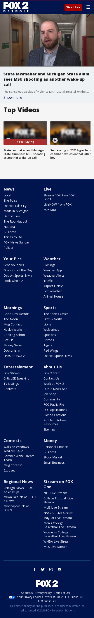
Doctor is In (11, 350)
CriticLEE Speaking (16, 378)
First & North (53, 319)
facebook (34, 569)
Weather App (53, 270)
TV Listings (11, 383)
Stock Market (53, 457)
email (59, 569)
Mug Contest (12, 324)
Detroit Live (11, 216)
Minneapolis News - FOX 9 (17, 508)
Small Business (54, 462)
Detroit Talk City (14, 206)
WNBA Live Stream (57, 541)
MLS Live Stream (56, 547)
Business (9, 232)
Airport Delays (54, 286)
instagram (51, 569)
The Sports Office (56, 314)
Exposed (9, 470)
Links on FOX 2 (14, 356)
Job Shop (50, 394)
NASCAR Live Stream (58, 513)
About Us (53, 366)
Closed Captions (55, 415)
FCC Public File (54, 404)
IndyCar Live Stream (58, 518)
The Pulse (10, 200)
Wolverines (51, 329)
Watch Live (73, 7)
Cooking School (14, 335)
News (8, 189)
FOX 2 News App (55, 389)
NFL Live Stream (55, 493)
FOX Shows (11, 373)
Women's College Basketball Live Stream (60, 534)
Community (52, 399)
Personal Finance (56, 447)
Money (50, 440)
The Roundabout (15, 221)
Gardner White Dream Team (19, 458)
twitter (42, 569)
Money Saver (12, 345)
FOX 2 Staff (51, 373)
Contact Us (51, 378)
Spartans (50, 335)
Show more (12, 97)
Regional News (18, 481)
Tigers (48, 345)
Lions (47, 324)
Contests (9, 389)
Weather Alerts (54, 275)
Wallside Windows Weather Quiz (16, 449)
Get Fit (8, 340)
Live (48, 189)
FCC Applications (55, 410)
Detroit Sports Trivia (17, 275)
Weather (52, 258)
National (9, 227)
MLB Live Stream (56, 507)
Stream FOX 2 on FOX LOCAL (59, 197)
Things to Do (12, 237)
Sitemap (49, 429)
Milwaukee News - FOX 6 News (19, 499)
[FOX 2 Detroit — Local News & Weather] (16, 7)
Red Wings (51, 350)
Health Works (13, 329)
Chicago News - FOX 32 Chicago (18, 490)
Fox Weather (53, 291)
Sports (50, 307)
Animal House (53, 296)
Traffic (48, 281)
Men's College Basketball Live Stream (60, 525)
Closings (49, 265)
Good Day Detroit (16, 314)
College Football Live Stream (58, 500)
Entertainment (18, 366)
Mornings (12, 307)
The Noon (10, 319)
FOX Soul (50, 210)
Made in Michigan (15, 211)
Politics (8, 247)
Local (7, 195)
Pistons (49, 340)
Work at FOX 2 (54, 383)
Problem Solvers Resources (55, 422)
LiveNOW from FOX (57, 204)
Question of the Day (17, 270)
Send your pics (13, 265)
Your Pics (12, 258)
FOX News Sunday (16, 242)
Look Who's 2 (13, 281)
